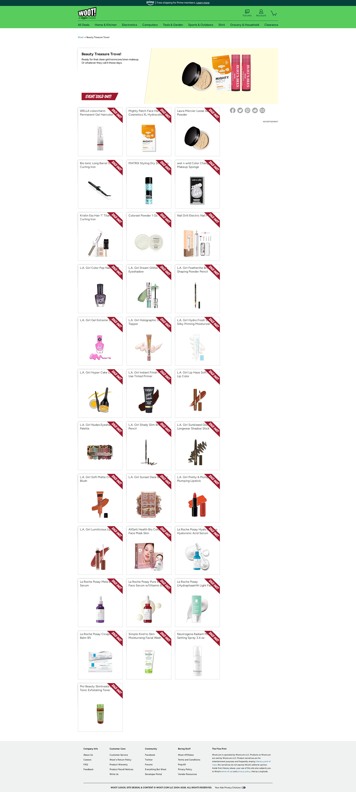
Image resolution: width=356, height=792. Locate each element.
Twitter (149, 759)
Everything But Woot (155, 769)
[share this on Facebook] (232, 110)
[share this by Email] (262, 110)
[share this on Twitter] (240, 110)
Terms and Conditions (189, 759)
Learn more (203, 2)
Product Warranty (119, 764)
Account (261, 15)
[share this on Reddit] (255, 110)
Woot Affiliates (186, 755)
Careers (87, 759)
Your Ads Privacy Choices (228, 787)
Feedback (88, 769)
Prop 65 (182, 764)
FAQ (85, 764)
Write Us (114, 774)
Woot (81, 37)
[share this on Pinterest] (247, 110)
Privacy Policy (185, 769)
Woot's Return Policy (120, 759)
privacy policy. (244, 771)
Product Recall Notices (121, 769)
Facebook (150, 755)
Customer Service (119, 755)
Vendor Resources (187, 774)
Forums (247, 15)
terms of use (227, 771)
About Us (88, 755)
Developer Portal (153, 774)
